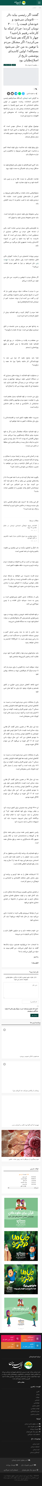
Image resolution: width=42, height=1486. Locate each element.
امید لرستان (27, 98)
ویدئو (37, 1394)
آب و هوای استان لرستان (31, 1424)
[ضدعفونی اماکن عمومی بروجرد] (21, 1040)
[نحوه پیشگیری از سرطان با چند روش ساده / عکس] (21, 1143)
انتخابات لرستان (35, 1447)
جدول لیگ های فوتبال (32, 1432)
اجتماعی (37, 1400)
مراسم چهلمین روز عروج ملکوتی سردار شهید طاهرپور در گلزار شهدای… (20, 537)
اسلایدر (13, 65)
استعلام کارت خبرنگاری (34, 1434)
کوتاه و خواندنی (7, 65)
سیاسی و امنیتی (35, 1414)
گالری (37, 1392)
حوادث (37, 1397)
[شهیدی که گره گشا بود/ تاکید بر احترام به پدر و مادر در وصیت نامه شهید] (21, 1109)
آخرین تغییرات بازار (33, 1426)
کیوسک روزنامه (34, 1429)
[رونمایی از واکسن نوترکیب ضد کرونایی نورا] (21, 1074)
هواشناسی (36, 1403)
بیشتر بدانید (21, 1382)
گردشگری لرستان (34, 1452)
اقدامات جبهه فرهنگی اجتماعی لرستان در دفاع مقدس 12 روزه (20, 526)
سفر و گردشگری (35, 1411)
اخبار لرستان (36, 1444)
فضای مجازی (35, 1406)
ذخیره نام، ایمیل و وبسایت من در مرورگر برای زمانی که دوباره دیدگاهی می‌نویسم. (21, 1010)
